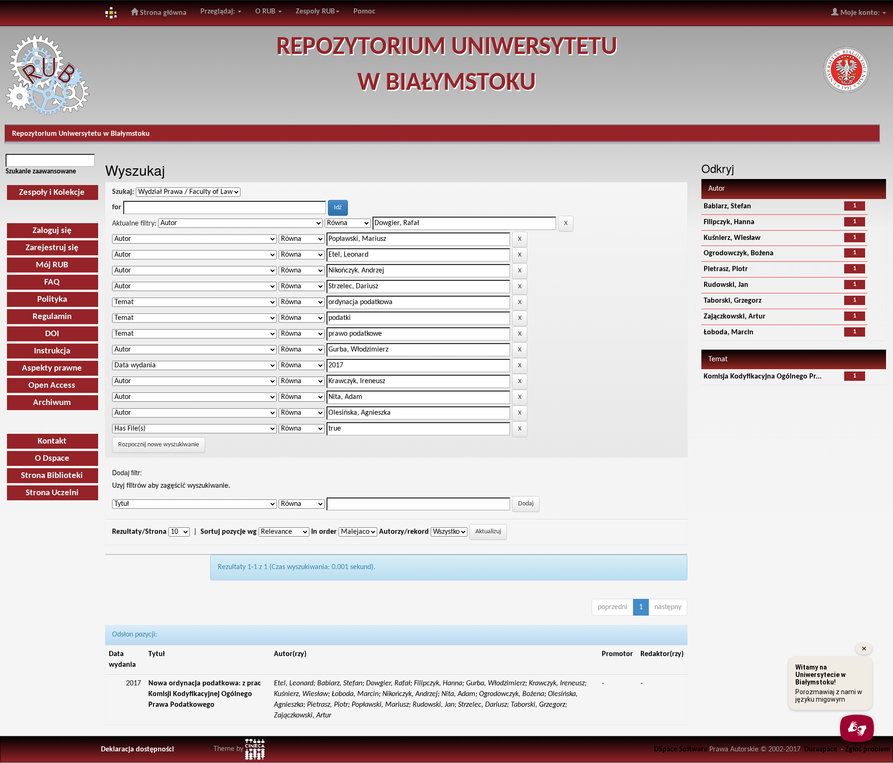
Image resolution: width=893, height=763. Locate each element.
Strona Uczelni (52, 493)
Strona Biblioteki (52, 475)
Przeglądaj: (218, 11)
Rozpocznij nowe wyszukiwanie (158, 444)
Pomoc (364, 11)
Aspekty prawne (52, 368)
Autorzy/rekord (404, 532)
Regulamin (52, 316)
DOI (52, 334)
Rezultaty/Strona (139, 532)
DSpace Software (680, 749)
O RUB (266, 11)
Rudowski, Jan (726, 285)
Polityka (52, 299)
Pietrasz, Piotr (726, 269)
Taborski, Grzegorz (732, 301)
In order (324, 532)
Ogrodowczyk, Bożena (738, 253)
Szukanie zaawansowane (41, 171)
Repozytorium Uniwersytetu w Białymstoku (81, 134)
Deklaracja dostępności (137, 749)
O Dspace (52, 458)
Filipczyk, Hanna (729, 222)
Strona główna (162, 13)
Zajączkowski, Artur (735, 316)
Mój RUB (52, 265)
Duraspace (820, 749)
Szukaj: (123, 192)
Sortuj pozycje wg (228, 532)
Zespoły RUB (315, 11)
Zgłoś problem (867, 749)
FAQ (52, 282)
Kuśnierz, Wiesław (732, 238)
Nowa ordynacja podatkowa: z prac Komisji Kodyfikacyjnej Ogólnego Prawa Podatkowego (204, 694)
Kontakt (52, 441)
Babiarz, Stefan (727, 206)
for (116, 207)
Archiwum (52, 402)
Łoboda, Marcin (728, 332)
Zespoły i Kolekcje (52, 192)
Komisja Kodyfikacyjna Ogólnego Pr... (762, 376)
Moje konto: (860, 13)
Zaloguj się (52, 230)
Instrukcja (52, 351)
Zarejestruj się (52, 248)
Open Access (51, 385)
